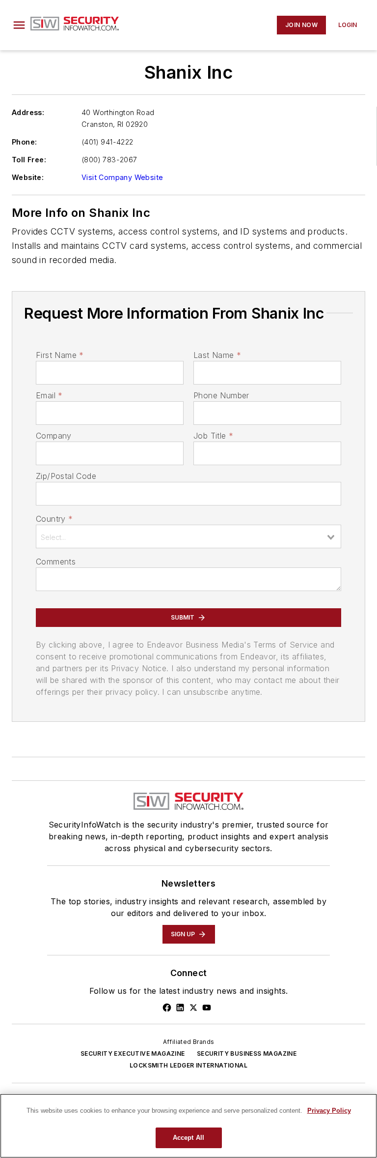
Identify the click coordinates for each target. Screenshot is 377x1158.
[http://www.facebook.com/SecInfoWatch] (167, 1007)
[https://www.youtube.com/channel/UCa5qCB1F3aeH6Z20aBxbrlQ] (207, 1007)
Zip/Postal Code (66, 476)
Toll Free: (29, 159)
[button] (19, 25)
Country (54, 519)
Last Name (217, 355)
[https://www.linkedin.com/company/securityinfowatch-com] (180, 1007)
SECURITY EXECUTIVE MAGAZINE (133, 1053)
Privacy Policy (329, 1110)
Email (49, 395)
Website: (28, 177)
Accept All (188, 1137)
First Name (59, 355)
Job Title (213, 436)
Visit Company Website (122, 177)
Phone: (24, 142)
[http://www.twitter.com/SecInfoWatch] (193, 1007)
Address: (28, 112)
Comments (56, 561)
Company (54, 436)
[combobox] (188, 536)
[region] (188, 1126)
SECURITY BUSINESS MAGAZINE (246, 1053)
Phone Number (221, 395)
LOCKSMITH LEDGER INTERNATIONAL (188, 1065)
